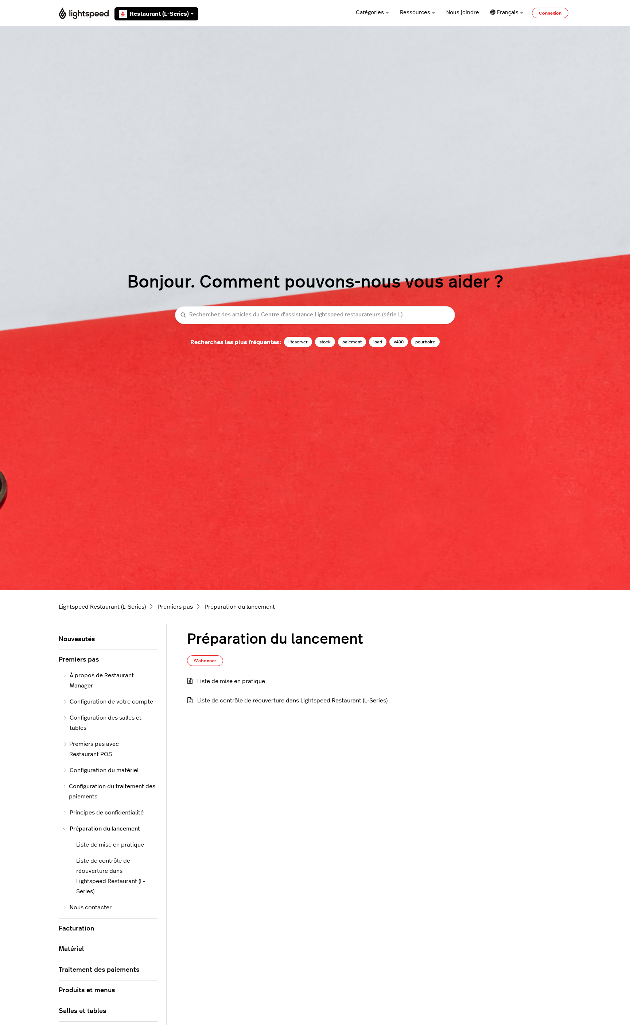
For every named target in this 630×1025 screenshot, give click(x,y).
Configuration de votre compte (111, 702)
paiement (352, 342)
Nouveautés (77, 639)
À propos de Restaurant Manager (102, 681)
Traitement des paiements (99, 970)
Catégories (370, 12)
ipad (377, 342)
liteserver (298, 342)
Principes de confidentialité (107, 813)
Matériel (71, 949)
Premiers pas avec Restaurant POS (94, 749)
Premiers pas (175, 607)
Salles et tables (82, 1011)
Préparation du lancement (240, 607)
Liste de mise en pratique (231, 681)
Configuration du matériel (104, 770)
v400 (399, 342)
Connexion (550, 13)
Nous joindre (462, 12)
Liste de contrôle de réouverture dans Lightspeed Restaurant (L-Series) (292, 701)
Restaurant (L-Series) (159, 14)
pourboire (425, 342)
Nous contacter (91, 907)
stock (325, 342)
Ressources (415, 12)
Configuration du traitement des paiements (112, 791)
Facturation (76, 928)
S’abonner (205, 661)
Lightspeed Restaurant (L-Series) (102, 607)
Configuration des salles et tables (105, 723)
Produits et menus (87, 990)
